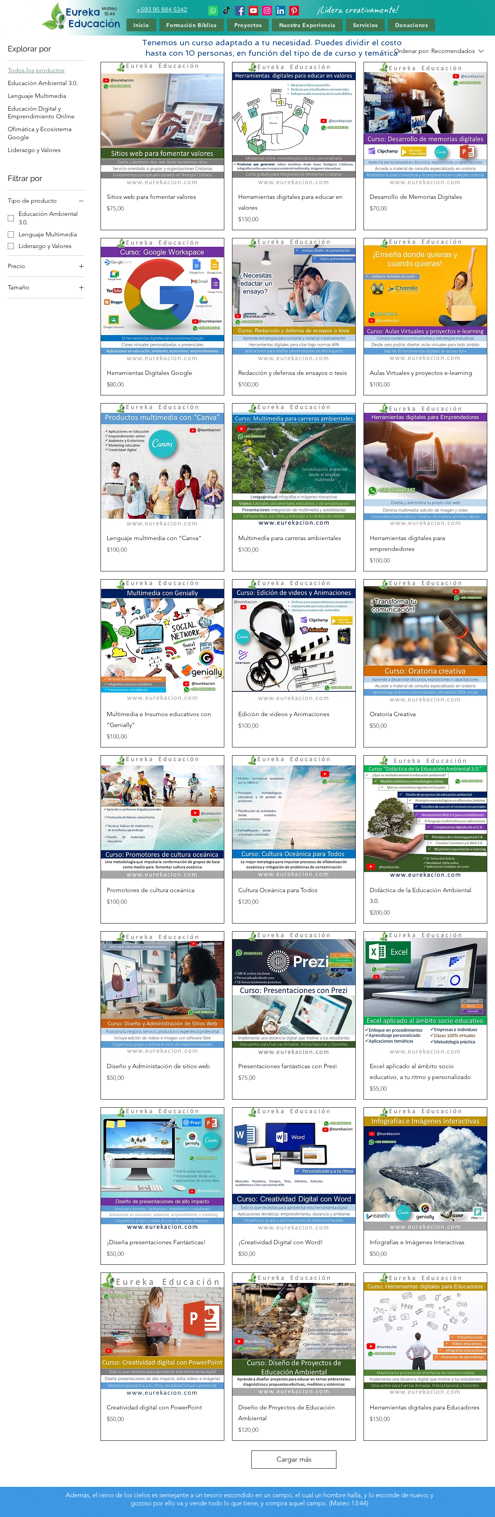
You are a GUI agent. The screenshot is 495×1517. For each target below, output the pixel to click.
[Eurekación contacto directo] (213, 10)
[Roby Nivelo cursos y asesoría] (294, 10)
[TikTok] (226, 10)
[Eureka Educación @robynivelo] (267, 10)
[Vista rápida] (162, 123)
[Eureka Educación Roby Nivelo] (280, 10)
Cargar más (294, 1459)
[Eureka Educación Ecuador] (240, 10)
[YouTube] (253, 10)
